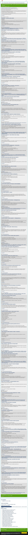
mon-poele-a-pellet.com (5, 292)
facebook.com (4, 491)
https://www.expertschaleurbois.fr (6, 466)
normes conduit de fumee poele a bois (7, 520)
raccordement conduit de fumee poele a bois (8, 512)
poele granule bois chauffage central (9, 38)
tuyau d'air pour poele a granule (8, 208)
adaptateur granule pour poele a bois (21, 132)
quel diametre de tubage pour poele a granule (15, 123)
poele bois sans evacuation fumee (6, 523)
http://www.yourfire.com (5, 84)
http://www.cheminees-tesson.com (7, 342)
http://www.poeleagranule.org (6, 207)
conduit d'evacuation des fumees (9, 49)
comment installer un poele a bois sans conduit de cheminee (10, 526)
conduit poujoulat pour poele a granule (20, 399)
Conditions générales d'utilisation (12, 528)
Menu (26, 0)
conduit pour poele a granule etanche (18, 38)
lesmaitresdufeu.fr (5, 37)
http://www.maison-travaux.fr (6, 60)
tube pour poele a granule (8, 123)
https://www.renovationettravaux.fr (6, 182)
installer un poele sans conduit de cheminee (8, 518)
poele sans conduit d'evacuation (17, 457)
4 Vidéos (5, 6)
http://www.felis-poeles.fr (5, 440)
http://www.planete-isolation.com (6, 360)
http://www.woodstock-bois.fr (6, 419)
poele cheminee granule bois (5, 447)
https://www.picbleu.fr (5, 330)
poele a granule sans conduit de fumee (7, 155)
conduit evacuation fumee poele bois (20, 49)
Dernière (11, 495)
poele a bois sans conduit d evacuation (20, 447)
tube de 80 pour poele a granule (18, 122)
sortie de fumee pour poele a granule (17, 155)
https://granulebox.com (5, 254)
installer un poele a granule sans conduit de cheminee (12, 351)
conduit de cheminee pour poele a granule (7, 519)
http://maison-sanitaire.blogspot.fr (6, 103)
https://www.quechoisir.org (6, 350)
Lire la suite (2, 15)
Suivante (9, 495)
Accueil (2, 528)
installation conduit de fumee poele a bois (7, 511)
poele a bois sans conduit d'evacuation (8, 447)
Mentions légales (5, 528)
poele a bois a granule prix (10, 28)
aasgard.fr (4, 131)
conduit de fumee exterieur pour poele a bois (8, 510)
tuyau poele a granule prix (18, 245)
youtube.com (4, 445)
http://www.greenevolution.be (6, 27)
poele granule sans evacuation (16, 74)
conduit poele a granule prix (4, 362)
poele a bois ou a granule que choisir (18, 244)
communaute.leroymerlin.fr (6, 153)
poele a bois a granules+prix (9, 293)
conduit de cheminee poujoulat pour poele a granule (11, 446)
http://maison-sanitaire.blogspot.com (7, 172)
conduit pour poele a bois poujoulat (5, 400)
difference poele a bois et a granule (10, 132)
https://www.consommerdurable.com (7, 93)
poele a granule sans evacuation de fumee (10, 61)
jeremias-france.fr (5, 482)
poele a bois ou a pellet (8, 28)
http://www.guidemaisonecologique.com (7, 371)
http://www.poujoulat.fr (5, 272)
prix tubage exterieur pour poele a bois (7, 524)
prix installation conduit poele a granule (17, 208)
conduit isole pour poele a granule (9, 361)
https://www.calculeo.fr (5, 198)
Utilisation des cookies (20, 528)
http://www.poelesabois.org (6, 234)
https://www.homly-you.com (6, 322)
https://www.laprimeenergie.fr (6, 380)
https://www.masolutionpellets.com (7, 48)
